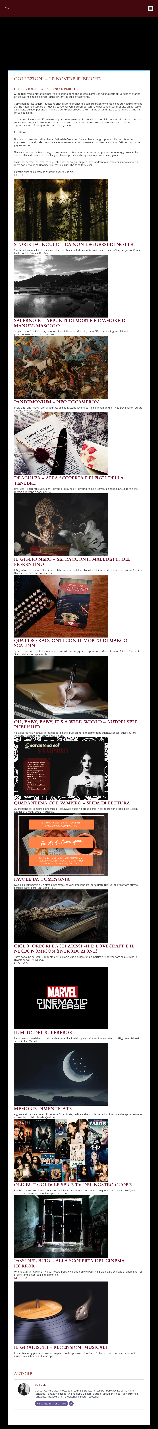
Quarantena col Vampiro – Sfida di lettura (72, 803)
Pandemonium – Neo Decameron (56, 402)
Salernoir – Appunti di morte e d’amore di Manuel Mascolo (70, 323)
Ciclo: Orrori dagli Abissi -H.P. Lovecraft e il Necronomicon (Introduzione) (74, 948)
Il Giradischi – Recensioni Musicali (60, 1347)
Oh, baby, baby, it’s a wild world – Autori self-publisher (77, 724)
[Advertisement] (79, 40)
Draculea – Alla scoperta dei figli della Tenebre (69, 480)
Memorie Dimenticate (43, 1109)
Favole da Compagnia (42, 879)
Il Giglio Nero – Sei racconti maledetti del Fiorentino (72, 561)
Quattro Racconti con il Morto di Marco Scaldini (70, 643)
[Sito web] (71, 1403)
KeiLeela (41, 1385)
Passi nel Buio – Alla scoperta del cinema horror (69, 1263)
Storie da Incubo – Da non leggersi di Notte (73, 244)
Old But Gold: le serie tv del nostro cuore (73, 1185)
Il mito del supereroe (43, 1033)
